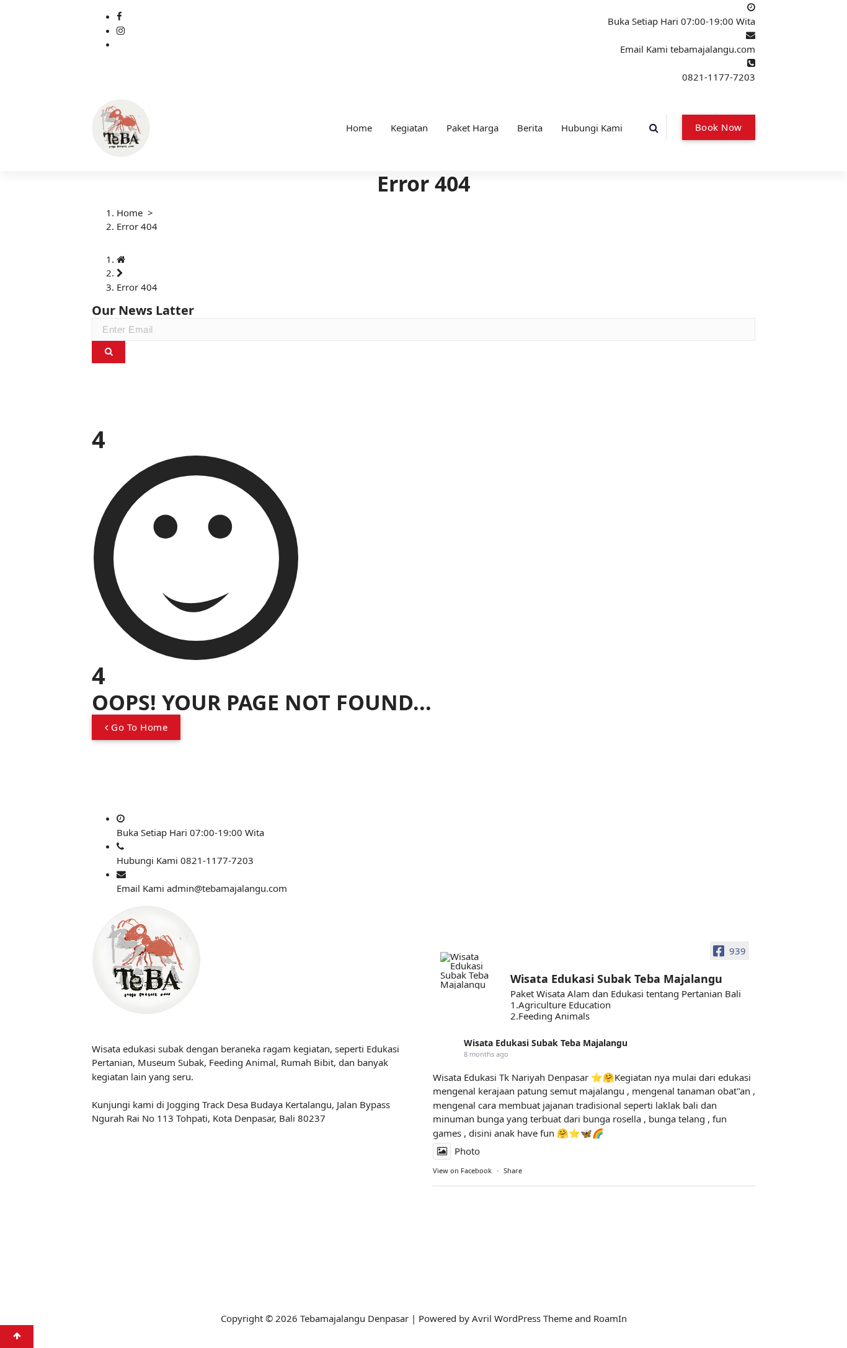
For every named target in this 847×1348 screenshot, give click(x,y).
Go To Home (138, 727)
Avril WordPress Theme (522, 1318)
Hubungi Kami (592, 127)
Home (359, 127)
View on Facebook (462, 1170)
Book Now (718, 127)
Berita (530, 127)
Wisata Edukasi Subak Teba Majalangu (545, 1043)
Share (512, 1170)
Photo (467, 1151)
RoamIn (610, 1318)
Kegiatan (409, 127)
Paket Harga (472, 127)
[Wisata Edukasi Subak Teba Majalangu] (470, 970)
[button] (108, 352)
